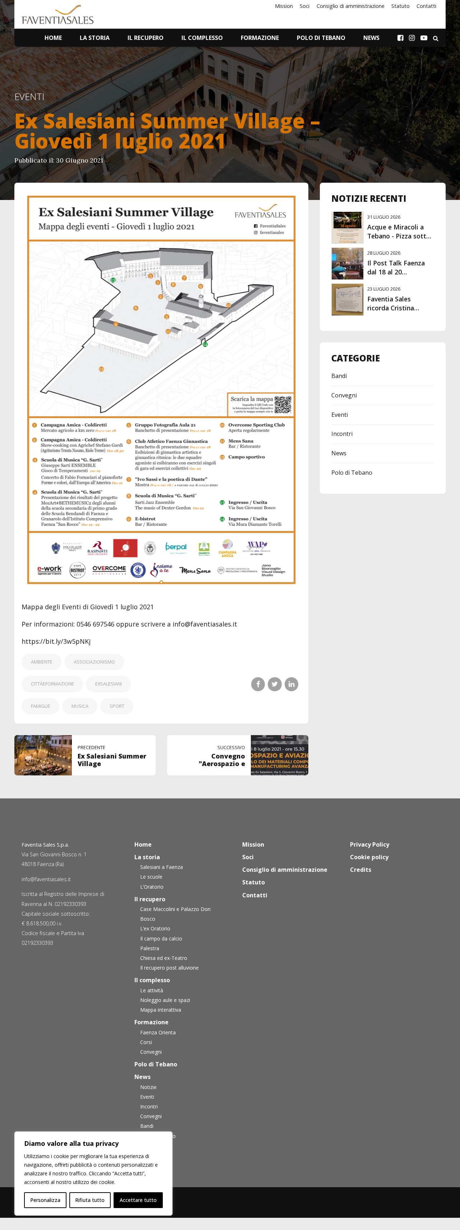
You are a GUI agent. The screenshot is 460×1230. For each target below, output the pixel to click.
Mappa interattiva (160, 1009)
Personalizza (45, 1200)
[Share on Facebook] (258, 684)
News (371, 38)
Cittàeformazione (52, 683)
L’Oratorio (152, 886)
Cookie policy (369, 857)
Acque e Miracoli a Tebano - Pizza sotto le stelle (398, 236)
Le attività (151, 990)
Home (53, 38)
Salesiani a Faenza (161, 867)
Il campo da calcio (161, 938)
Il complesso (202, 38)
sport (117, 706)
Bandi (339, 376)
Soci (304, 6)
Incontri (342, 434)
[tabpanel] (161, 390)
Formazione (260, 38)
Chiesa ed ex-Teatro (163, 958)
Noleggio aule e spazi (165, 1000)
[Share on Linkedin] (291, 684)
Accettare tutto (138, 1200)
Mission (284, 6)
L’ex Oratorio (155, 928)
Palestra (149, 948)
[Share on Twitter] (274, 684)
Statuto (400, 6)
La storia (95, 38)
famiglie (40, 706)
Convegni (344, 395)
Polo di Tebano (321, 38)
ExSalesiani (108, 683)
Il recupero (146, 38)
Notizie (148, 1087)
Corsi (146, 1042)
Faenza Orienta (158, 1032)
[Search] (435, 38)
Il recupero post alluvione (169, 967)
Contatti (426, 6)
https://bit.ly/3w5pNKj (56, 641)
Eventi (29, 96)
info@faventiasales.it (46, 879)
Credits (360, 870)
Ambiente (41, 662)
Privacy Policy (369, 844)
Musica (80, 706)
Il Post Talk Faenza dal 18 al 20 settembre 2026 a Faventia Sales (396, 276)
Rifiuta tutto (90, 1200)
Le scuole (151, 876)
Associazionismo (94, 662)
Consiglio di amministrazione (351, 6)
